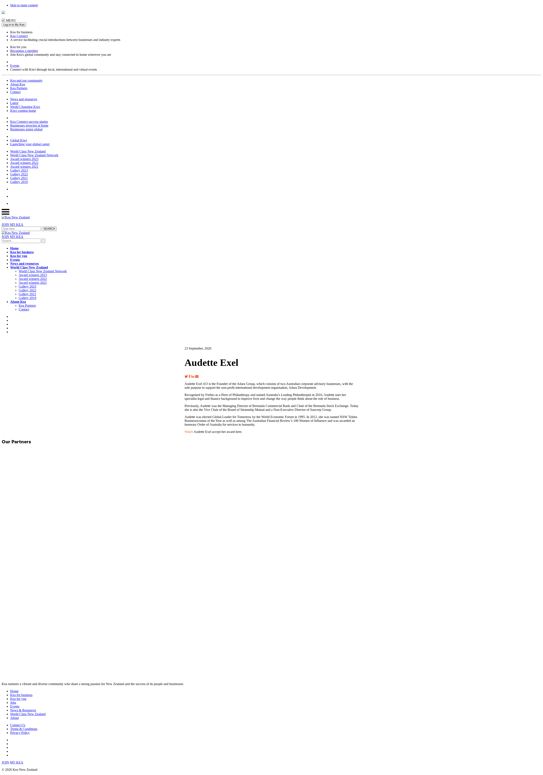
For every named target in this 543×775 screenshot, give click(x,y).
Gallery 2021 (19, 178)
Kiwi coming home (23, 110)
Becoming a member (24, 51)
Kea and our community (26, 80)
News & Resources (23, 710)
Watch (189, 432)
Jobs (13, 702)
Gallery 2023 (19, 170)
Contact (15, 92)
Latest (14, 103)
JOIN (5, 224)
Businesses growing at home (29, 125)
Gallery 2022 (19, 174)
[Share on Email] (197, 376)
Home (14, 248)
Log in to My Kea (13, 24)
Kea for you (18, 256)
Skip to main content (24, 5)
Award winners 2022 (24, 163)
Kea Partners (18, 88)
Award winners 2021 (24, 166)
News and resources (23, 99)
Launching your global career (30, 144)
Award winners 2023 (24, 159)
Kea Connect (19, 36)
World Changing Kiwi (25, 107)
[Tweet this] (186, 376)
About (14, 718)
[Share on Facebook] (189, 376)
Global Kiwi (18, 140)
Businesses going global (26, 129)
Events (14, 65)
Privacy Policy (20, 732)
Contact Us (17, 725)
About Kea (17, 84)
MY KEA (16, 224)
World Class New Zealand (28, 151)
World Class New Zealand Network (34, 155)
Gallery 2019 (19, 182)
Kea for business (22, 252)
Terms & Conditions (23, 729)
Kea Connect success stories (29, 121)
